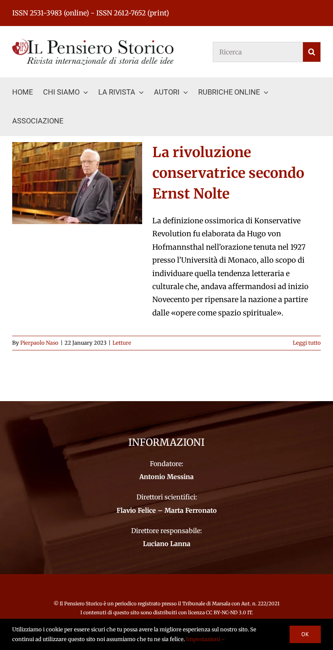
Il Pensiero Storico (82, 603)
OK (305, 634)
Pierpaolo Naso (39, 342)
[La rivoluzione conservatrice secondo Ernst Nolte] (77, 183)
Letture (121, 342)
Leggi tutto (307, 342)
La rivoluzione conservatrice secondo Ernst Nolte (228, 173)
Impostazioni (203, 639)
